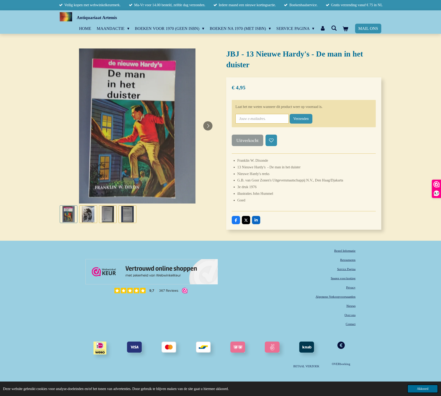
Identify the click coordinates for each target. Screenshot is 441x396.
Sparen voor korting (343, 278)
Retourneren (348, 260)
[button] (68, 214)
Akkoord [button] (422, 388)
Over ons (350, 315)
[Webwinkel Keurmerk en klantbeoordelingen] (151, 273)
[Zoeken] (334, 28)
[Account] (322, 28)
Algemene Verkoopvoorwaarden (336, 296)
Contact (351, 324)
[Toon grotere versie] (237, 347)
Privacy (351, 287)
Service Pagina (346, 269)
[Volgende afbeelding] (207, 125)
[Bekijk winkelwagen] (345, 29)
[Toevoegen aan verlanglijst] (271, 140)
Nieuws (351, 306)
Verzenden (301, 119)
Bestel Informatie (345, 250)
